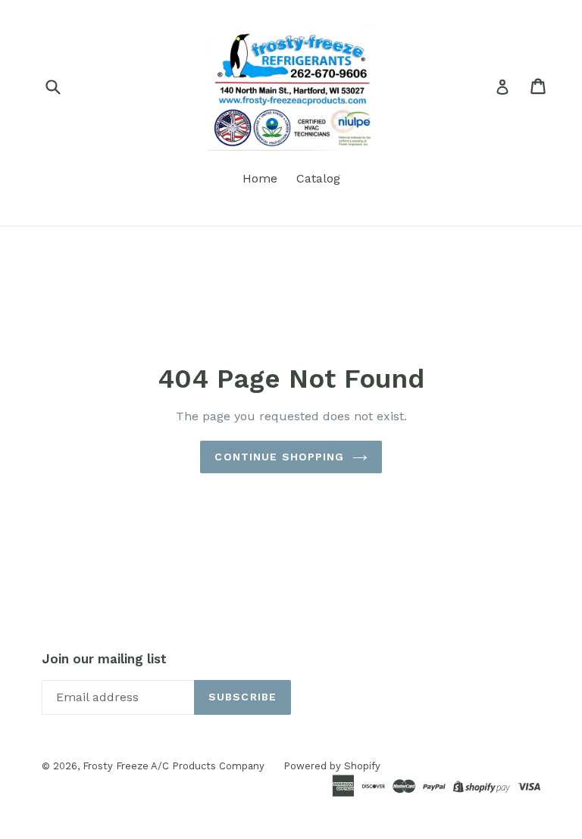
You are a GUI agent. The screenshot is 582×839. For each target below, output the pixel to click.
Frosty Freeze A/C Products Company (173, 766)
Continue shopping (279, 457)
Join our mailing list (104, 658)
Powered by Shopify (331, 766)
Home (259, 178)
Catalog (318, 178)
